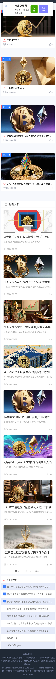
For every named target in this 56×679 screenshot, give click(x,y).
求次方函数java (14, 645)
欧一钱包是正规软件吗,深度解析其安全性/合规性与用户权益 (27, 372)
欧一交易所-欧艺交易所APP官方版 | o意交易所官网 (23, 1)
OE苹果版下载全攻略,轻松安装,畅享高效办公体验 (29, 623)
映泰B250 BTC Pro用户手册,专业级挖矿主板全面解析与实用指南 (28, 417)
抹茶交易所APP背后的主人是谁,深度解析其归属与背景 (27, 281)
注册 (34, 9)
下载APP (43, 9)
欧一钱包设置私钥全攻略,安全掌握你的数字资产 (29, 586)
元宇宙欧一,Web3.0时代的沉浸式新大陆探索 (28, 462)
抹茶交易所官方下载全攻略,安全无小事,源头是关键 (27, 327)
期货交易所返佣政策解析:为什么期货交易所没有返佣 (31, 601)
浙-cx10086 (28, 674)
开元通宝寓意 (13, 40)
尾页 (37, 571)
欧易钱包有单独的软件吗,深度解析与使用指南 (28, 630)
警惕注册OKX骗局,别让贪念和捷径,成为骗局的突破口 (31, 616)
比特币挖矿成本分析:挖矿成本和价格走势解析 (28, 608)
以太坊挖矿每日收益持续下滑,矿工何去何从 (27, 236)
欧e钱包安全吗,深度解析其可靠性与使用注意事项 (29, 594)
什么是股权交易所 (15, 88)
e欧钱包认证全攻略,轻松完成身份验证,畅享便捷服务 (27, 552)
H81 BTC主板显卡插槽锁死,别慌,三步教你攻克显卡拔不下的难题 (27, 507)
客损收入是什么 (14, 638)
